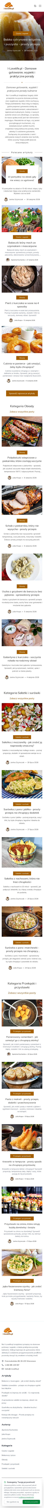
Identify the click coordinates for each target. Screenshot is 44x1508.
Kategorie (7, 1445)
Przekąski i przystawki (22, 1031)
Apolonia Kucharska (10, 1430)
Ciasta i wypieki (22, 33)
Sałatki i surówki (22, 737)
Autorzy (6, 1424)
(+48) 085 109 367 (12, 1365)
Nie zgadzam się (13, 1502)
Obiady (22, 171)
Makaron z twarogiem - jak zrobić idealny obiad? (21, 1381)
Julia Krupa (6, 1434)
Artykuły (6, 1375)
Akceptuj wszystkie (31, 1502)
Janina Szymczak (8, 1439)
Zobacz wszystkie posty (22, 411)
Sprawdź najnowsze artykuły (22, 393)
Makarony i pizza (8, 1455)
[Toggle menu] (40, 6)
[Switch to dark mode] (35, 6)
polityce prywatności (26, 1497)
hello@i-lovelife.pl (12, 1369)
